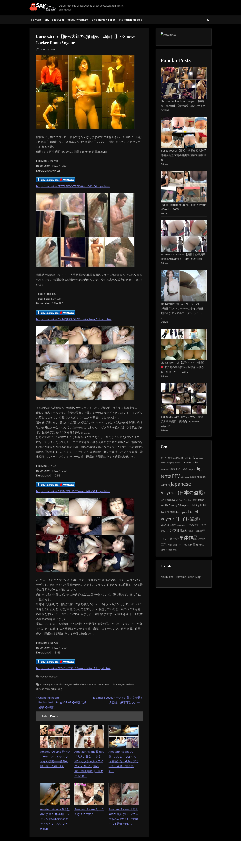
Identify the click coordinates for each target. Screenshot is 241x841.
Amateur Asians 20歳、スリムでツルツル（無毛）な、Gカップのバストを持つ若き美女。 (123, 761)
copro (192, 469)
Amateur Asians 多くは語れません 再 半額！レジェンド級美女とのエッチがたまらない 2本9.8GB (55, 818)
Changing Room (49, 684)
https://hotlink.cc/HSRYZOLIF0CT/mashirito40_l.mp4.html (73, 491)
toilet (203, 505)
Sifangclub (184, 505)
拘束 (170, 544)
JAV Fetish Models (130, 20)
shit (167, 505)
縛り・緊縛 (166, 549)
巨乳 (164, 544)
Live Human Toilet (103, 20)
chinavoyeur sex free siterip (95, 684)
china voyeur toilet (69, 684)
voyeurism (182, 525)
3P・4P (164, 457)
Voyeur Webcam (77, 20)
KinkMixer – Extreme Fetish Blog (181, 577)
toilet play (181, 512)
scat (175, 499)
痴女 (195, 544)
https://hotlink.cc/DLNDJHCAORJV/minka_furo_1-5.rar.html (73, 319)
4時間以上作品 (174, 458)
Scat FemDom (185, 500)
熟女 (190, 544)
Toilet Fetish (168, 512)
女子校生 (201, 538)
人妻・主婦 (173, 538)
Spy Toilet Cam (54, 20)
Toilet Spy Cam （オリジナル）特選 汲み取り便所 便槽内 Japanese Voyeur (183, 421)
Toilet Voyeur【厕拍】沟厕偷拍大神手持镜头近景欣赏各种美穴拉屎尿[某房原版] (183, 155)
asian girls (187, 457)
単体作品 (188, 537)
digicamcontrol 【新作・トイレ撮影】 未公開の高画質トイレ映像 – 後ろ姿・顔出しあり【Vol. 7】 (183, 367)
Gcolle (193, 476)
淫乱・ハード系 (180, 544)
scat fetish (198, 499)
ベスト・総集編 (195, 531)
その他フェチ (196, 525)
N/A (162, 500)
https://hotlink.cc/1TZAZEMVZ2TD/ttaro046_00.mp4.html (73, 186)
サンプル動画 (176, 530)
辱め (175, 549)
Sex (162, 505)
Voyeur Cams (169, 525)
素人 (201, 544)
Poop (168, 500)
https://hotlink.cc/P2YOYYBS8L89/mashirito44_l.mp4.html (73, 668)
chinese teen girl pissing (49, 688)
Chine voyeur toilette (123, 684)
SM (193, 505)
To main (36, 20)
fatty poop (185, 477)
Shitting (174, 505)
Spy (197, 505)
